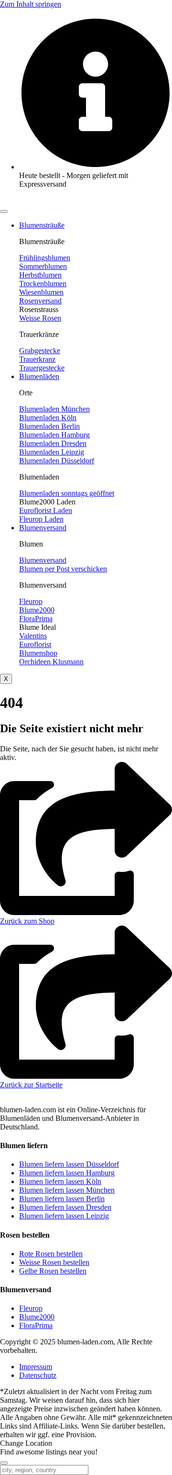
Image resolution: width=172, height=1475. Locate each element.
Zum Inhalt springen (30, 4)
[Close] (4, 1463)
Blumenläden (39, 376)
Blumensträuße (41, 225)
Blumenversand (42, 528)
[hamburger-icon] (4, 211)
